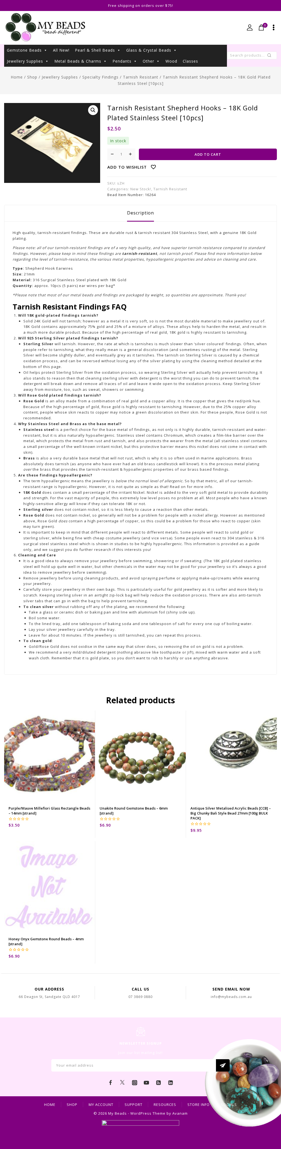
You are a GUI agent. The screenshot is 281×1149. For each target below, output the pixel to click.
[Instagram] (134, 1083)
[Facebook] (110, 1083)
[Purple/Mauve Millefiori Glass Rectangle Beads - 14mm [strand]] (49, 755)
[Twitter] (122, 1083)
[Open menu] (273, 27)
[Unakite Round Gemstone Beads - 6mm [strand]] (140, 755)
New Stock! (140, 188)
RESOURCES (165, 1104)
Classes (190, 61)
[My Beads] (45, 27)
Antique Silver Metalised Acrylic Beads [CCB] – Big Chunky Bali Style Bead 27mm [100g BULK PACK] (230, 813)
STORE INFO (198, 1104)
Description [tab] (140, 213)
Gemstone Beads (24, 50)
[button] (93, 110)
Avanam (180, 1113)
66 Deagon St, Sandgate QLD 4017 (49, 996)
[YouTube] (146, 1083)
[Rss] (158, 1083)
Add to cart (208, 154)
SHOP (72, 1104)
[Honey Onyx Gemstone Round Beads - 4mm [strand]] (49, 886)
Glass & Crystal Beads (148, 50)
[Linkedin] (170, 1083)
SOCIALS (229, 1104)
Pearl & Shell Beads (95, 50)
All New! (61, 50)
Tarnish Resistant (170, 188)
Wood (171, 61)
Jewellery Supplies (25, 61)
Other (148, 61)
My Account (101, 1104)
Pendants (122, 61)
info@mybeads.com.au (231, 996)
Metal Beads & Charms (77, 61)
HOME (49, 1104)
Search (271, 56)
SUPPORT (133, 1104)
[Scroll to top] (269, 1120)
